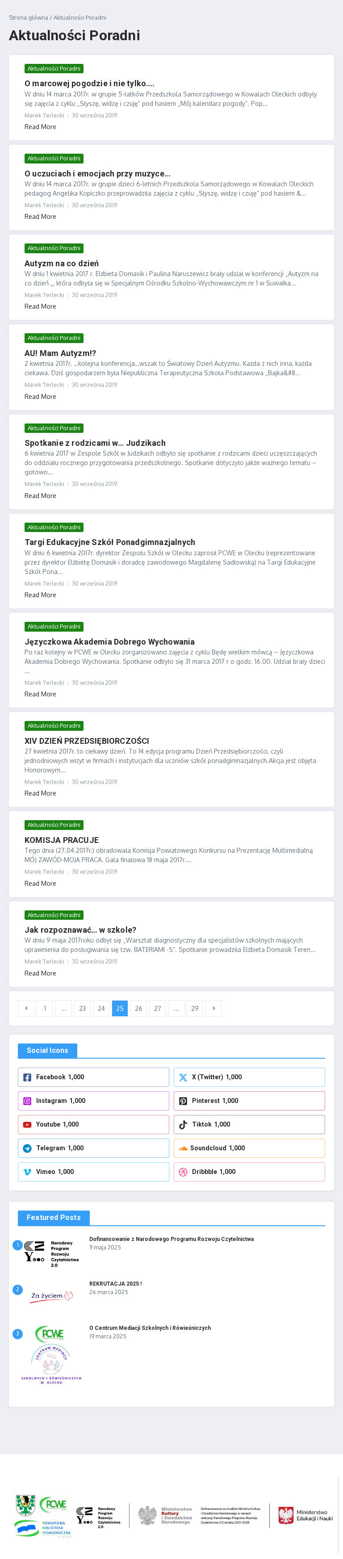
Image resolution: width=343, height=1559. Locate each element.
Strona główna (28, 17)
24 (101, 1008)
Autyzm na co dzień (62, 263)
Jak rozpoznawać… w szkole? (80, 930)
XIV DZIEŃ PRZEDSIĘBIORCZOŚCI (87, 741)
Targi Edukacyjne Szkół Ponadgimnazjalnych (110, 542)
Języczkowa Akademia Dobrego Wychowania (110, 641)
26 (138, 1008)
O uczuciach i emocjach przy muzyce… (98, 173)
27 (157, 1008)
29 (195, 1008)
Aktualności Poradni (54, 68)
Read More (40, 126)
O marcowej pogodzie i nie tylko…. (90, 83)
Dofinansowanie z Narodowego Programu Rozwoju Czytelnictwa (171, 1239)
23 (82, 1008)
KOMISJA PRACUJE (62, 840)
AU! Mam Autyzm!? (60, 353)
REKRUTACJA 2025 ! (115, 1284)
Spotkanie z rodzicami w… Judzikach (95, 443)
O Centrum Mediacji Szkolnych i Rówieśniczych (150, 1328)
